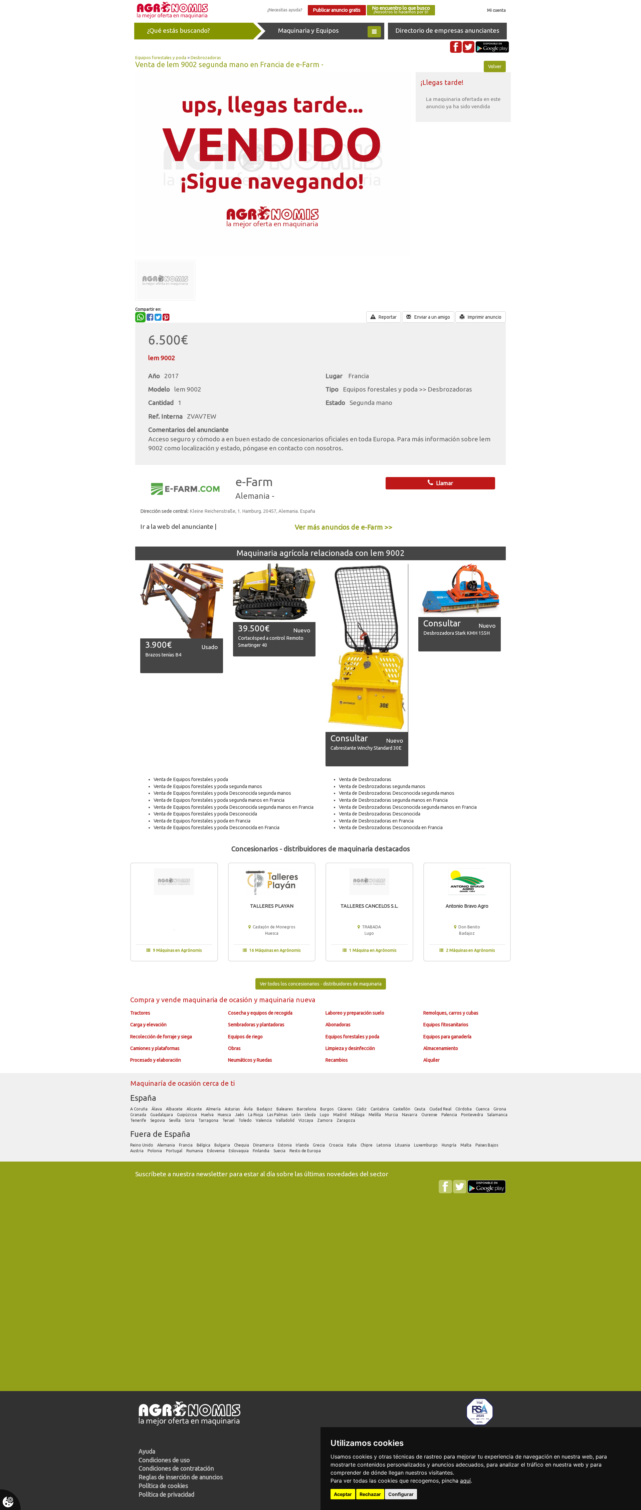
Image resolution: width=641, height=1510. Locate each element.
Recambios (337, 1060)
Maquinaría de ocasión (166, 1083)
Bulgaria (222, 1145)
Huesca (225, 1114)
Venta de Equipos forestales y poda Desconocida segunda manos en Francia (233, 807)
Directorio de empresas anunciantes (447, 30)
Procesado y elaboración (155, 1060)
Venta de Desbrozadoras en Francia (376, 820)
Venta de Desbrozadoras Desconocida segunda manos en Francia (408, 807)
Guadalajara (162, 1114)
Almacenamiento (440, 1048)
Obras (234, 1048)
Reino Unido (142, 1145)
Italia (352, 1145)
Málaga (358, 1114)
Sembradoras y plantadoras (256, 1024)
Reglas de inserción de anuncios (181, 1477)
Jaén (240, 1114)
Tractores (140, 1013)
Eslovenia (216, 1151)
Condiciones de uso (164, 1460)
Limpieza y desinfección (350, 1048)
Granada (138, 1114)
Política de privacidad (166, 1494)
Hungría (449, 1145)
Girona (500, 1109)
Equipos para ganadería (447, 1036)
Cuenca (483, 1109)
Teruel (228, 1120)
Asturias (233, 1109)
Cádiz (362, 1109)
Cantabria (380, 1109)
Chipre (367, 1145)
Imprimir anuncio (484, 317)
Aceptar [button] (343, 1494)
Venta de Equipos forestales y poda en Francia (202, 820)
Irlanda (303, 1145)
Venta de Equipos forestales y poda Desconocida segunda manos (222, 793)
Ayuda (147, 1451)
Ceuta (420, 1109)
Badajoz (265, 1109)
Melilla (375, 1114)
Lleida (311, 1114)
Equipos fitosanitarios (445, 1024)
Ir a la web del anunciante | (178, 526)
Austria (137, 1151)
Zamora (325, 1120)
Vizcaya (306, 1120)
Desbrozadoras (206, 57)
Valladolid (285, 1120)
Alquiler (431, 1060)
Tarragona (208, 1120)
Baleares (285, 1109)
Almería (214, 1109)
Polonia (155, 1151)
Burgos (327, 1109)
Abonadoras (338, 1024)
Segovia (158, 1120)
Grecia (319, 1145)
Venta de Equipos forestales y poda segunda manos (208, 786)
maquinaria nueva (287, 1000)
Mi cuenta (496, 10)
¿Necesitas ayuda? (284, 9)
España (143, 1097)
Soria (190, 1120)
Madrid (340, 1114)
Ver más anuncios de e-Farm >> (344, 527)
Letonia (384, 1145)
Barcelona (307, 1109)
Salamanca (497, 1114)
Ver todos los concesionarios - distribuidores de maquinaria (321, 984)
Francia (186, 1145)
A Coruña (139, 1109)
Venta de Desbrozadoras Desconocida (379, 813)
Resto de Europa (305, 1151)
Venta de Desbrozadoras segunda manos (382, 786)
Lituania (403, 1145)
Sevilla (175, 1120)
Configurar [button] (401, 1494)
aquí (465, 1480)
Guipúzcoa (187, 1114)
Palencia (449, 1114)
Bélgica (204, 1145)
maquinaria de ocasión (218, 1000)
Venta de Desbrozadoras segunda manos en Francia (393, 800)
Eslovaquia (239, 1151)
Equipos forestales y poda (160, 57)
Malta (466, 1145)
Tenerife (138, 1120)
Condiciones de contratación (176, 1468)
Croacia (336, 1145)
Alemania (166, 1145)
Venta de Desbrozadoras (365, 779)
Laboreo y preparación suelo (355, 1013)
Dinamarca (264, 1145)
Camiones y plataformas (155, 1048)
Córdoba (464, 1109)
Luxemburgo (426, 1145)
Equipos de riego (245, 1036)
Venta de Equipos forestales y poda (191, 779)
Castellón (402, 1109)
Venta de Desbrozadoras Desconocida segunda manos (396, 793)
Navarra (410, 1114)
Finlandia (261, 1151)
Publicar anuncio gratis (337, 10)
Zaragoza (346, 1120)
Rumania (195, 1151)
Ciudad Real (440, 1109)
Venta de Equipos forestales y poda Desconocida (205, 813)
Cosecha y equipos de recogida (260, 1013)
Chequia (242, 1145)
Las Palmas (277, 1114)
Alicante (195, 1109)
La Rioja (256, 1114)
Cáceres (345, 1109)
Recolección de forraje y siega (161, 1036)
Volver (494, 66)
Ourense (429, 1114)
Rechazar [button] (370, 1494)
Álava (157, 1109)
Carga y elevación (148, 1024)
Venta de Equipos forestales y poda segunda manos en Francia (219, 800)
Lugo (325, 1114)
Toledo (245, 1120)
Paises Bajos (487, 1145)
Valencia (264, 1120)
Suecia (279, 1151)
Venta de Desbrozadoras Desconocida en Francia (391, 827)
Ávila (249, 1109)
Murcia (392, 1114)
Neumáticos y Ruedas (250, 1060)
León (296, 1114)
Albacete (175, 1109)
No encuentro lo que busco (401, 9)
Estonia (285, 1145)
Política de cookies (163, 1485)
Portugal (174, 1151)
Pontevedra (472, 1114)
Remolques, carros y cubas (450, 1013)
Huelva (208, 1114)
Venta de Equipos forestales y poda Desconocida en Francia (216, 827)
